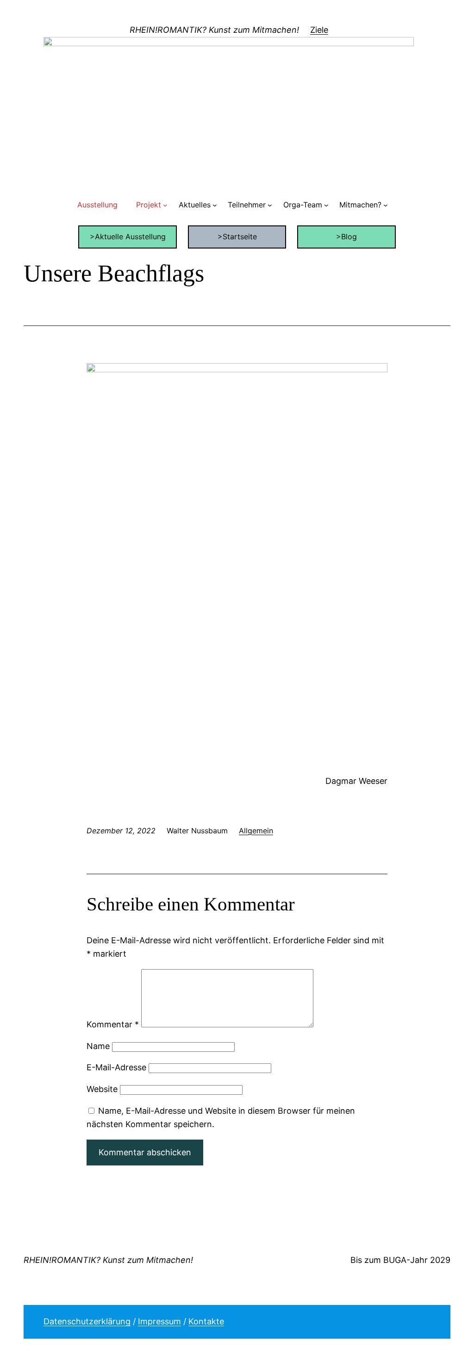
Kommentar (113, 1024)
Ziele (319, 30)
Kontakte (206, 1321)
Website (102, 1089)
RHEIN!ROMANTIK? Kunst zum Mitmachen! (214, 30)
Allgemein (256, 830)
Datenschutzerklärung (87, 1321)
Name (98, 1046)
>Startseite (237, 236)
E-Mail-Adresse (116, 1067)
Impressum (159, 1321)
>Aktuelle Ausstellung (128, 236)
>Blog (346, 236)
